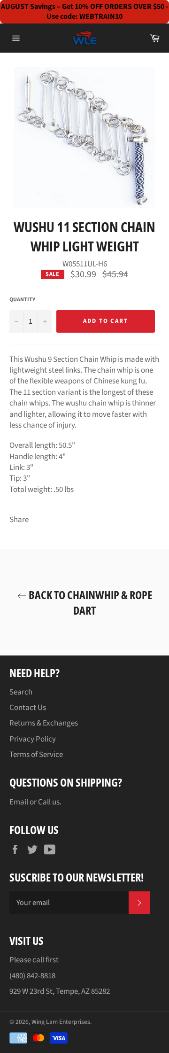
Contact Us (27, 707)
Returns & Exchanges (43, 723)
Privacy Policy (32, 739)
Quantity (22, 300)
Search (20, 692)
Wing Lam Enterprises (60, 1021)
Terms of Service (36, 754)
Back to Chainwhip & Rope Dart (89, 602)
